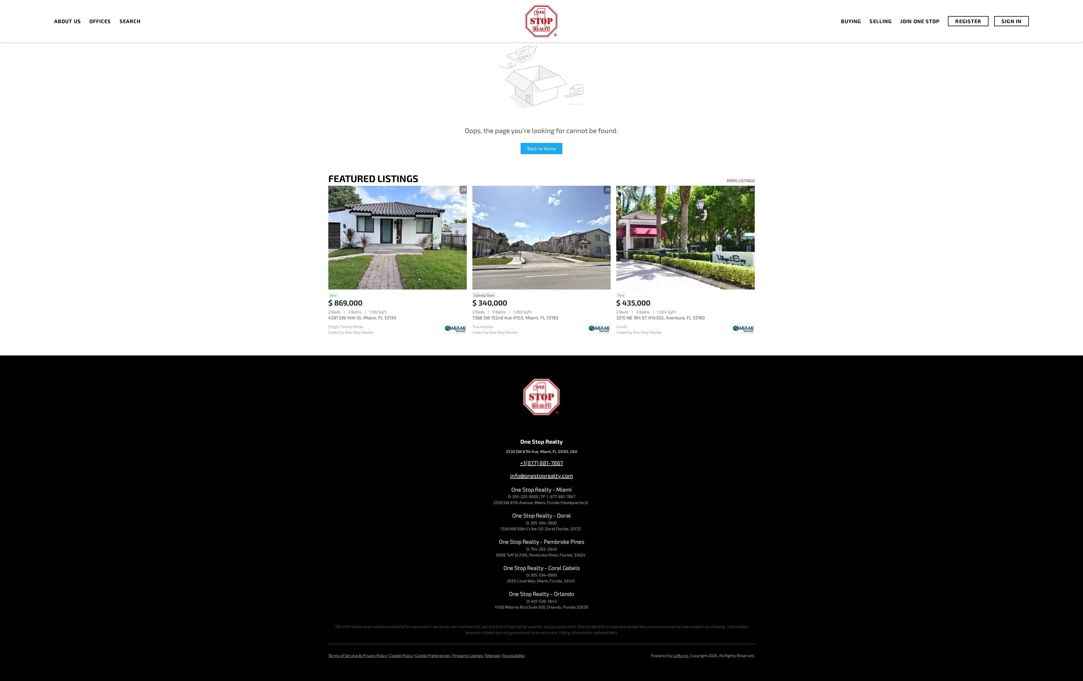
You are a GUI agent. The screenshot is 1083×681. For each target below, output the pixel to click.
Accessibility (514, 655)
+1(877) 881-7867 (541, 462)
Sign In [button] (1011, 21)
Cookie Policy (401, 655)
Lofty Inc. (681, 655)
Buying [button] (851, 21)
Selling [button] (881, 21)
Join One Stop (919, 21)
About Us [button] (67, 21)
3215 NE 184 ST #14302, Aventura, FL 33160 (660, 317)
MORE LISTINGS (741, 180)
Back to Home (541, 148)
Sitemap (492, 655)
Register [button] (968, 21)
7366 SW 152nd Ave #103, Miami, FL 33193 (515, 317)
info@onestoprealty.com (541, 475)
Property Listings (468, 655)
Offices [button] (100, 21)
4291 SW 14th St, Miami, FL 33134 (362, 317)
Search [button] (130, 21)
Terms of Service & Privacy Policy (357, 655)
